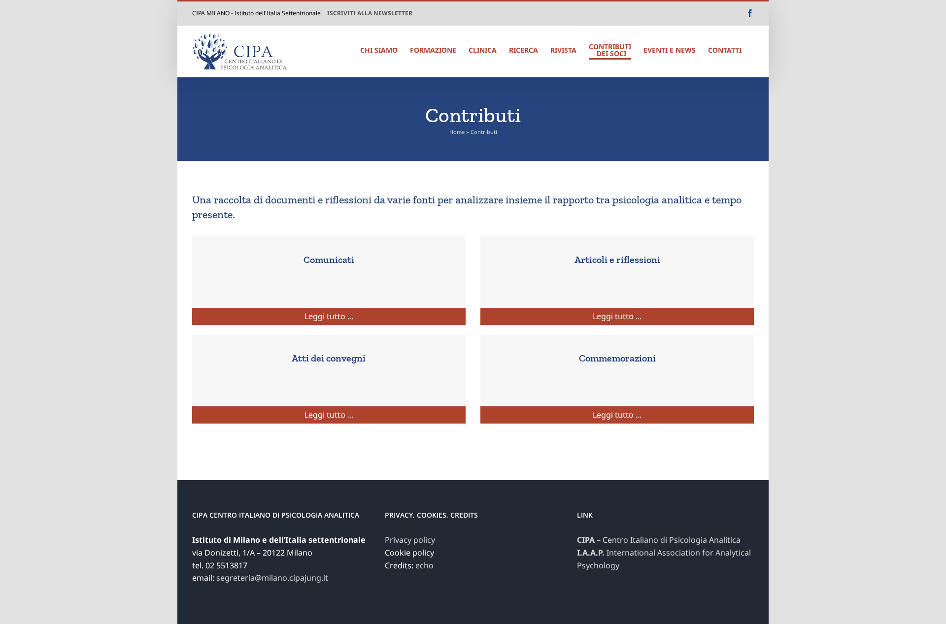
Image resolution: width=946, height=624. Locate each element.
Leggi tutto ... (328, 316)
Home (457, 131)
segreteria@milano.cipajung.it (272, 577)
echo (424, 565)
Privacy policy (410, 539)
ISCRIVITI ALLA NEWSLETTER (369, 13)
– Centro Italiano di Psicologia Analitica (659, 539)
